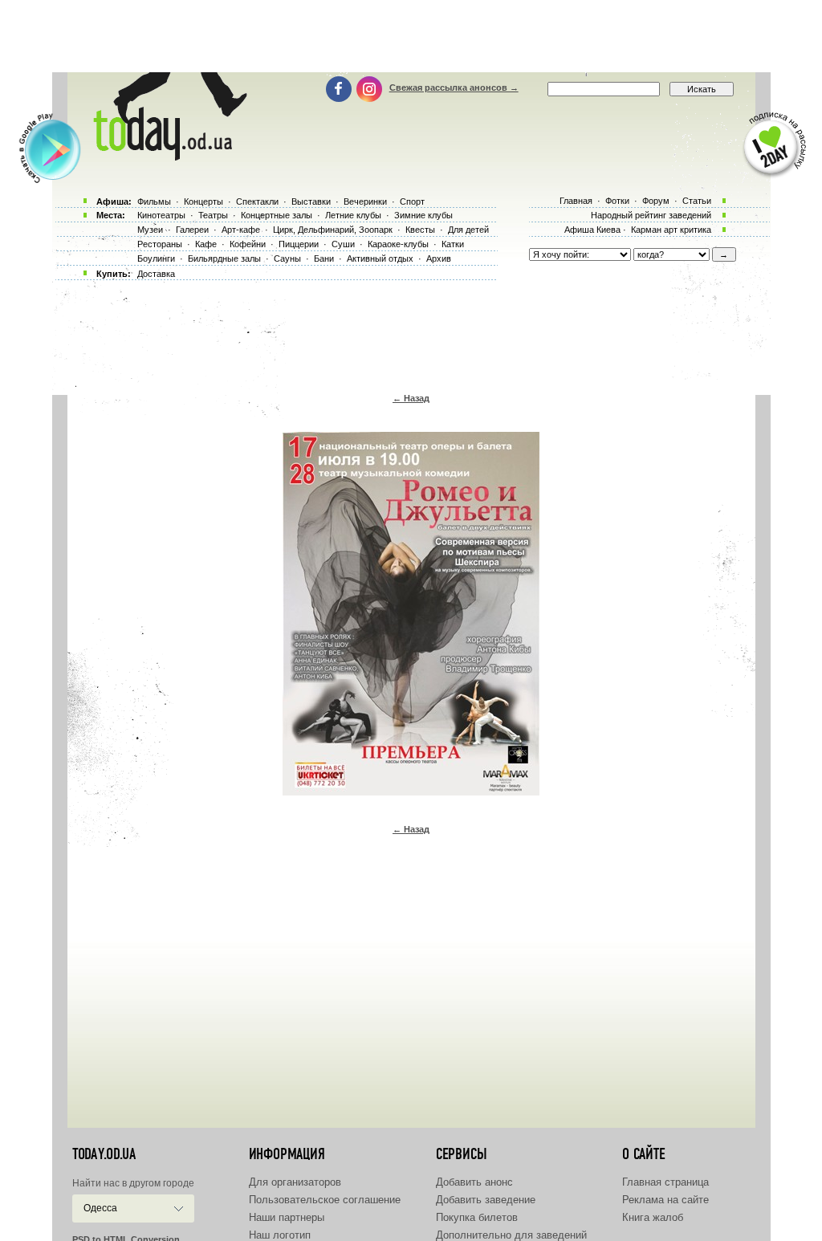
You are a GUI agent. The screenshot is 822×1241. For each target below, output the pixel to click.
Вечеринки (365, 201)
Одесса (100, 1208)
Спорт (412, 201)
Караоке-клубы (398, 244)
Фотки (617, 200)
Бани (324, 258)
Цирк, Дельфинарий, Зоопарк (333, 229)
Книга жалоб (652, 1217)
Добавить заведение (485, 1200)
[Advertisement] (411, 36)
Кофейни (248, 244)
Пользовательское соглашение (325, 1200)
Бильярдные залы (224, 258)
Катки (453, 244)
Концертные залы (276, 215)
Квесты (420, 229)
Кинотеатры (161, 215)
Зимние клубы (423, 215)
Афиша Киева (592, 229)
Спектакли (257, 201)
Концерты (203, 201)
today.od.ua (104, 1154)
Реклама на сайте (665, 1200)
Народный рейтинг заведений (651, 215)
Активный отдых (380, 258)
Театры (213, 215)
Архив (438, 258)
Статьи (696, 200)
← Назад (411, 398)
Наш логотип (280, 1235)
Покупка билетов (477, 1217)
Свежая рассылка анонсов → (454, 87)
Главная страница (665, 1182)
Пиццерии (299, 244)
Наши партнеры (286, 1217)
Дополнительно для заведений (511, 1235)
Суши (343, 244)
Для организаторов (295, 1182)
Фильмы (154, 201)
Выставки (311, 201)
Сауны (287, 258)
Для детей (468, 229)
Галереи (192, 229)
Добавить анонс (474, 1182)
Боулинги (156, 258)
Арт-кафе (241, 229)
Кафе (206, 244)
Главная (576, 200)
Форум (655, 200)
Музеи (150, 229)
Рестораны (159, 244)
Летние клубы (353, 215)
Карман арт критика (671, 229)
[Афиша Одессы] (167, 156)
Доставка (156, 274)
